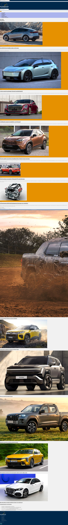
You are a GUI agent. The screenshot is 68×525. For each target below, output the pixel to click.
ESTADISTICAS (4, 14)
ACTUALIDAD (3, 12)
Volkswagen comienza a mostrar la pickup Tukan (9, 349)
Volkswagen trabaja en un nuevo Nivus (9, 506)
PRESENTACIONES (4, 16)
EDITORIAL (3, 13)
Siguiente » (3, 207)
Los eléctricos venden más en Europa (9, 48)
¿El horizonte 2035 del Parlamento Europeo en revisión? (14, 203)
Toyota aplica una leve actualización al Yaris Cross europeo (15, 158)
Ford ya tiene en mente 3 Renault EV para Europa (12, 179)
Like (0, 46)
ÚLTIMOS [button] (35, 209)
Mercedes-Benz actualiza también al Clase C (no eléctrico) (11, 502)
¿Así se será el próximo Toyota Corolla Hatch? (11, 91)
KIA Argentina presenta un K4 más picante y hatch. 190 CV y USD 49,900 (13, 472)
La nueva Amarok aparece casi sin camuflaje (8, 318)
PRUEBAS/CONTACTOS (5, 17)
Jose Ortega (3, 506)
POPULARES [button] (32, 209)
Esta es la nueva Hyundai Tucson (6, 396)
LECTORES (3, 15)
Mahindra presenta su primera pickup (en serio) (9, 442)
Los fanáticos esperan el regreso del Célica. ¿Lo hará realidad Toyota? (13, 507)
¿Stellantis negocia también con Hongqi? (10, 121)
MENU (1, 11)
